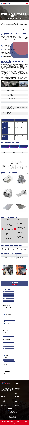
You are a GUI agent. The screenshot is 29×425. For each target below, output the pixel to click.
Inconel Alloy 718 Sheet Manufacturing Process (8, 49)
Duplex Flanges (3, 400)
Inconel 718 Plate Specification (6, 43)
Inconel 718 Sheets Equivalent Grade (7, 48)
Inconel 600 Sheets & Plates (8, 312)
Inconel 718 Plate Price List (6, 45)
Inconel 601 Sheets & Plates (8, 314)
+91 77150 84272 (11, 414)
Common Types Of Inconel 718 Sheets (7, 50)
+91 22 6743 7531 (16, 414)
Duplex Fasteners (17, 400)
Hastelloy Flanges (3, 405)
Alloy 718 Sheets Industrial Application (7, 56)
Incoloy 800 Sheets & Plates (8, 321)
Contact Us (14, 284)
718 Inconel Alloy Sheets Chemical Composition (9, 53)
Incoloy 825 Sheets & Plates (8, 323)
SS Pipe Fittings (17, 385)
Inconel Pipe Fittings (17, 389)
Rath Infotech (25, 421)
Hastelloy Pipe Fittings (17, 392)
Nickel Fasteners (17, 401)
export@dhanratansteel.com (12, 417)
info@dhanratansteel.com (12, 416)
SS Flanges (2, 398)
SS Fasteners (16, 398)
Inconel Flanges (3, 402)
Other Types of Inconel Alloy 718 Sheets (7, 52)
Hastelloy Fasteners (17, 405)
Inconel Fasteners (17, 402)
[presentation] (2, 269)
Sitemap (16, 393)
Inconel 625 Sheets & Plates (8, 316)
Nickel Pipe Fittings (17, 388)
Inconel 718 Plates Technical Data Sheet (7, 46)
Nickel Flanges (3, 401)
